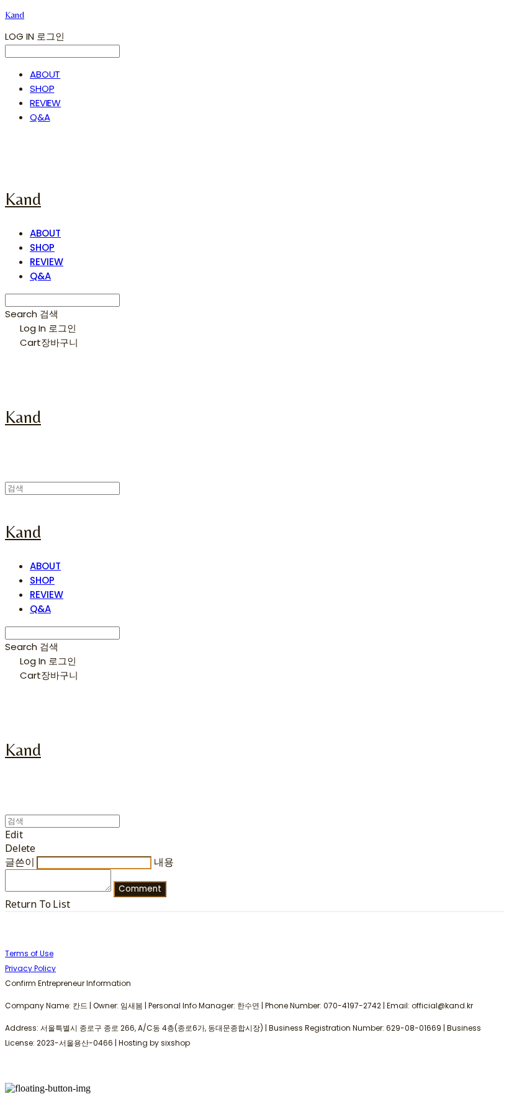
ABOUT (45, 74)
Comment (140, 889)
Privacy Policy (30, 968)
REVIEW (45, 102)
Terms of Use (29, 953)
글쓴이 (20, 862)
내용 (164, 862)
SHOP (42, 88)
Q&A (40, 117)
